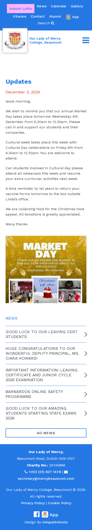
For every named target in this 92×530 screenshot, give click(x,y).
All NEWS (46, 433)
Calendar (58, 6)
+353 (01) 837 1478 (45, 472)
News (41, 6)
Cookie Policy (59, 503)
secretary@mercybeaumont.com (46, 478)
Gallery (77, 6)
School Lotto (20, 8)
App (75, 17)
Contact (38, 16)
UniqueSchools (55, 522)
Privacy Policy (33, 503)
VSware (19, 16)
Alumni (55, 16)
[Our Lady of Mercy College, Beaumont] (15, 40)
